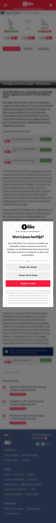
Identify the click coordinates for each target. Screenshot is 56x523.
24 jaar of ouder (28, 283)
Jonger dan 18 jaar (28, 267)
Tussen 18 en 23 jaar (28, 275)
